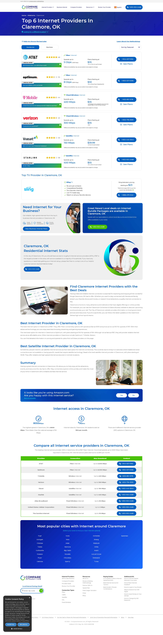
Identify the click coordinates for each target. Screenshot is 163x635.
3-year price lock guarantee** (30, 126)
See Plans (128, 64)
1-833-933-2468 (135, 7)
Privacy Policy (34, 617)
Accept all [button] (10, 624)
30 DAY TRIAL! (26, 166)
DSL (63, 600)
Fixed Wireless (66, 602)
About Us (85, 578)
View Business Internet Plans (36, 229)
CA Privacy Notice (47, 617)
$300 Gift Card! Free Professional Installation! (35, 146)
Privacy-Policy (25, 621)
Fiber (63, 592)
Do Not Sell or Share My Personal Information (71, 617)
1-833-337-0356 (127, 81)
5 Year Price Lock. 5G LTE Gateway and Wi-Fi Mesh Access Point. (40, 105)
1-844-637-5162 (127, 59)
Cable (64, 594)
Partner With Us (87, 585)
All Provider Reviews (68, 578)
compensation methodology (36, 1)
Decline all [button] (23, 624)
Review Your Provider (104, 7)
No (133, 395)
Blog (84, 595)
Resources (89, 7)
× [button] (29, 597)
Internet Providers (47, 7)
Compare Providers (76, 7)
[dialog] (17, 614)
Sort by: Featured (127, 47)
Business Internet (62, 7)
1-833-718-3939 (127, 120)
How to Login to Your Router (132, 587)
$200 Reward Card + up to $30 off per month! (35, 65)
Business (49, 47)
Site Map (131, 617)
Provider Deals (66, 583)
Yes (121, 395)
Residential (30, 47)
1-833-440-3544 (128, 140)
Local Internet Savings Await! (32, 586)
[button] (17, 629)
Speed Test (86, 588)
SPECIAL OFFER (27, 62)
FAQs (84, 593)
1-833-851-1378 (127, 99)
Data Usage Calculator (89, 590)
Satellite (64, 597)
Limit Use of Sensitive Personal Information (103, 617)
